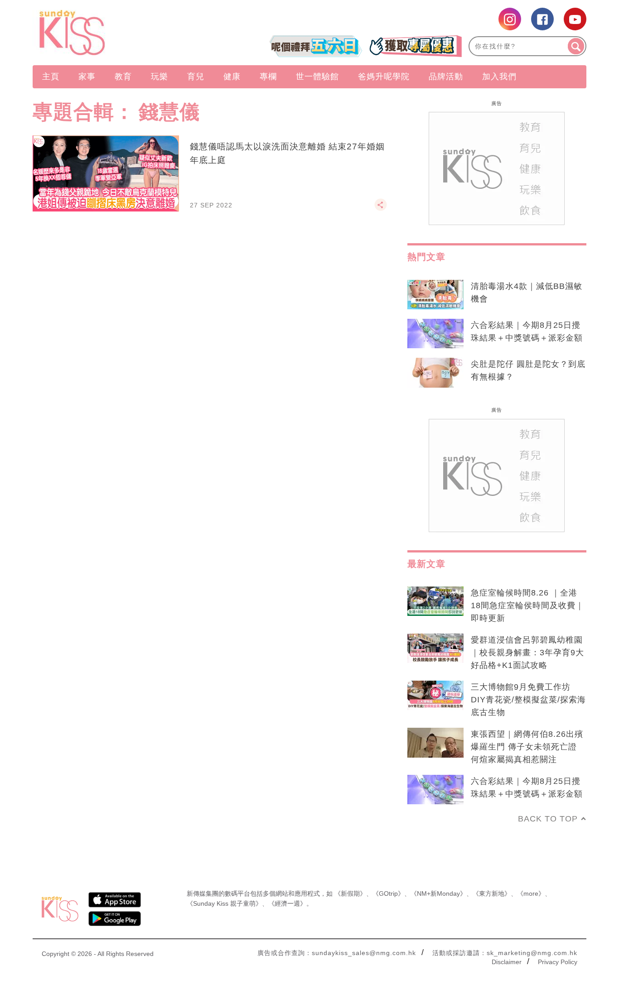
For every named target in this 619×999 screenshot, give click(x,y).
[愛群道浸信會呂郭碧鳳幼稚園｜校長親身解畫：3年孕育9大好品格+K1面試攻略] (435, 648)
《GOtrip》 (388, 893)
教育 (123, 76)
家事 (87, 76)
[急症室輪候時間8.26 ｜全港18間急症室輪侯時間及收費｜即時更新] (435, 601)
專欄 (268, 76)
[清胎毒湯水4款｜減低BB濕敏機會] (435, 295)
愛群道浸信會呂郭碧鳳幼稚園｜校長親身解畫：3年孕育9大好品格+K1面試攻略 (527, 652)
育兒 (195, 76)
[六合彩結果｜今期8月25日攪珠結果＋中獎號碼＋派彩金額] (435, 334)
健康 (232, 76)
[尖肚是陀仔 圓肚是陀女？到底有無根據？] (435, 373)
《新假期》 (350, 893)
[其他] (380, 208)
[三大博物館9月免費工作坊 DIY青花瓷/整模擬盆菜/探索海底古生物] (435, 696)
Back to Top (548, 818)
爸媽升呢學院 (384, 76)
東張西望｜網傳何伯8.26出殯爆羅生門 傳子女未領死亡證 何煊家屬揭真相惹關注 (527, 747)
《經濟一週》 (287, 903)
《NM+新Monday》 (438, 893)
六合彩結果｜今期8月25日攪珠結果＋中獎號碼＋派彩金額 (527, 331)
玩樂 (159, 76)
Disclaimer (507, 961)
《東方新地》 (492, 893)
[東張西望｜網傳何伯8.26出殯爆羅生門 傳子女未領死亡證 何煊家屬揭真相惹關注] (435, 743)
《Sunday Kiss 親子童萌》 (224, 903)
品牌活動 (446, 76)
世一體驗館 (317, 76)
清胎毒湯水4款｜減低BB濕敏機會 (526, 292)
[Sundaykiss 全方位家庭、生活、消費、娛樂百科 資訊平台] (116, 32)
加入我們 (499, 76)
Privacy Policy (557, 961)
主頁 (50, 76)
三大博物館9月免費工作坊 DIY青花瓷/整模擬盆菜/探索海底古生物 (528, 699)
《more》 (531, 893)
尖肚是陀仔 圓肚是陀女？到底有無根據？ (528, 370)
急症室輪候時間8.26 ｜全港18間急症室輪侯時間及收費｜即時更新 (527, 605)
